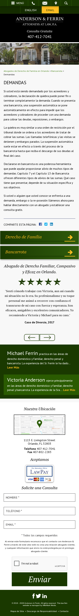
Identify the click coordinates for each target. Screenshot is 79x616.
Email (45, 3)
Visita (56, 3)
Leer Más (13, 367)
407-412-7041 (39, 37)
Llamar (33, 3)
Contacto (64, 611)
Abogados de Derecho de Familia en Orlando (26, 71)
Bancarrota (56, 71)
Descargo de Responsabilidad (42, 611)
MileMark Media (49, 605)
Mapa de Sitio (17, 611)
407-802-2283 (42, 452)
